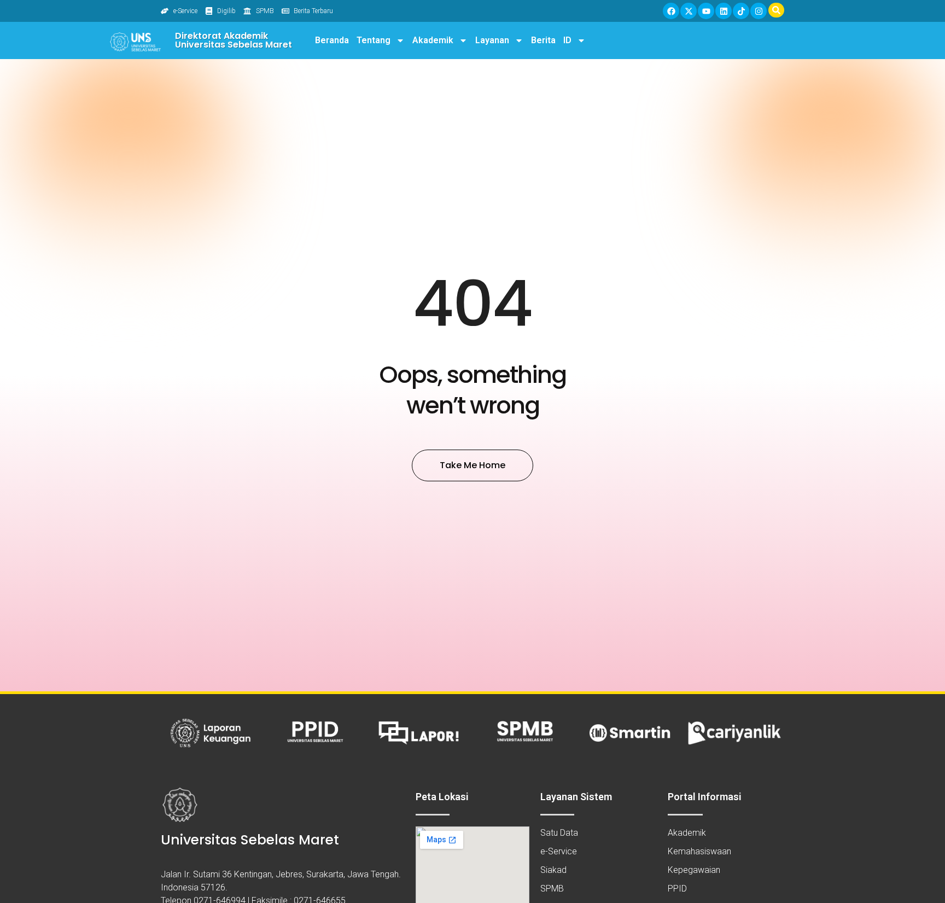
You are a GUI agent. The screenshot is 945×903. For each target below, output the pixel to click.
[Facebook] (671, 11)
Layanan (492, 40)
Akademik (432, 40)
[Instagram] (758, 11)
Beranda (332, 40)
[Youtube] (706, 11)
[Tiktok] (741, 11)
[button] (776, 10)
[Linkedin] (723, 11)
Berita (543, 40)
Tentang (373, 40)
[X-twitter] (688, 11)
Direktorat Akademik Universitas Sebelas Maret (233, 40)
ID (567, 40)
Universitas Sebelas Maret (250, 839)
